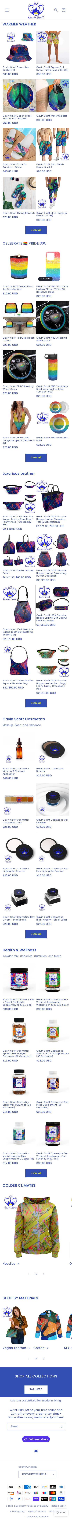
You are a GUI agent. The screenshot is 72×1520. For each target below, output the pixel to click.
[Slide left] (28, 1274)
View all (36, 230)
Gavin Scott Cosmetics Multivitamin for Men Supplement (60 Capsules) (18, 1156)
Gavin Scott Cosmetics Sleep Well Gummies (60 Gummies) (17, 1105)
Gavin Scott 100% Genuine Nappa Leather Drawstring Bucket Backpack (51, 573)
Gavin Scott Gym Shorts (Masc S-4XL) (50, 165)
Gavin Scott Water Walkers (51, 116)
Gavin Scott (20, 1506)
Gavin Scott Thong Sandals (19, 213)
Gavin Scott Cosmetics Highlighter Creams (16, 870)
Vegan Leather (14, 1348)
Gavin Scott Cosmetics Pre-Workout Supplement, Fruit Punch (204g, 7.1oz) (52, 1156)
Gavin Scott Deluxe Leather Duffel (18, 571)
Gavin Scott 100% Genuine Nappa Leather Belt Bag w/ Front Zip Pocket (51, 618)
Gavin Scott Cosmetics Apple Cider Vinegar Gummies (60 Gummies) (17, 1053)
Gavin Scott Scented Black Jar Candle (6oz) (18, 287)
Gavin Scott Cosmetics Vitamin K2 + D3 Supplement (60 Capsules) (52, 1053)
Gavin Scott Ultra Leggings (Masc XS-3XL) (52, 214)
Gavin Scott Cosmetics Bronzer (49, 770)
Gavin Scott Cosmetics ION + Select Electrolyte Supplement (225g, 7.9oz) (18, 1002)
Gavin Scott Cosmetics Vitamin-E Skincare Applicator (16, 771)
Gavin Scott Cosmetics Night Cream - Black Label (51, 918)
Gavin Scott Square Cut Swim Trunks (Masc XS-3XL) (52, 68)
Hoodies (9, 1264)
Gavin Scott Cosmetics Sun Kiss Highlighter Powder (52, 870)
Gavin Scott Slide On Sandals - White (15, 165)
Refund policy (59, 1506)
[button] (7, 10)
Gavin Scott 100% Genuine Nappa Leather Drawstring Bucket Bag (18, 632)
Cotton (39, 1348)
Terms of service (37, 1511)
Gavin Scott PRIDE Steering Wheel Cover (51, 339)
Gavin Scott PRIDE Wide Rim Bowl (52, 439)
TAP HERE (36, 1389)
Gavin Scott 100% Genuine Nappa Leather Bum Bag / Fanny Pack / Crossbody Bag (18, 520)
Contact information (37, 1517)
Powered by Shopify (37, 1506)
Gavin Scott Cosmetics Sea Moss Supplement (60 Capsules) (52, 1105)
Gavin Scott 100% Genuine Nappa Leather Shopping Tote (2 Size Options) (51, 519)
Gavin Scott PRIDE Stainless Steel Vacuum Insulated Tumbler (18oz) (52, 389)
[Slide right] (44, 1274)
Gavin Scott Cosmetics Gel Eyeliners (52, 821)
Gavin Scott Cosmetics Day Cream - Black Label (19, 918)
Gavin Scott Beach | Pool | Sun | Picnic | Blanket (18, 117)
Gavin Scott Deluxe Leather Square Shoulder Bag (18, 682)
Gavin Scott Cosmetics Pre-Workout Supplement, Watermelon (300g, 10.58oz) (52, 1002)
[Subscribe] (61, 1427)
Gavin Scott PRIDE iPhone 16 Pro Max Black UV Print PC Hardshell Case (52, 289)
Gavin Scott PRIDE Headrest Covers (18, 339)
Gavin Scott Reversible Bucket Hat (16, 68)
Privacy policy (17, 1511)
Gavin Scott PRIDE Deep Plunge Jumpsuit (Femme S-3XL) (19, 440)
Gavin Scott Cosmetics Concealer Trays (16, 821)
